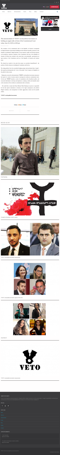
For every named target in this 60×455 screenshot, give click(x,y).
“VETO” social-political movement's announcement (10, 257)
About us (9, 11)
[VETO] (4, 6)
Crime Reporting (4, 176)
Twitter (58, 2)
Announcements (17, 11)
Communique (54, 6)
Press (30, 11)
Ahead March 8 (4, 337)
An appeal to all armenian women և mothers (9, 217)
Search (57, 11)
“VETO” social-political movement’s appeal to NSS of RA (12, 297)
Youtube (56, 2)
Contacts (41, 11)
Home (3, 11)
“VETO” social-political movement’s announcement (10, 378)
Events (24, 11)
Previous (11, 110)
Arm (48, 6)
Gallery (35, 11)
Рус (44, 6)
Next (28, 110)
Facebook (55, 2)
